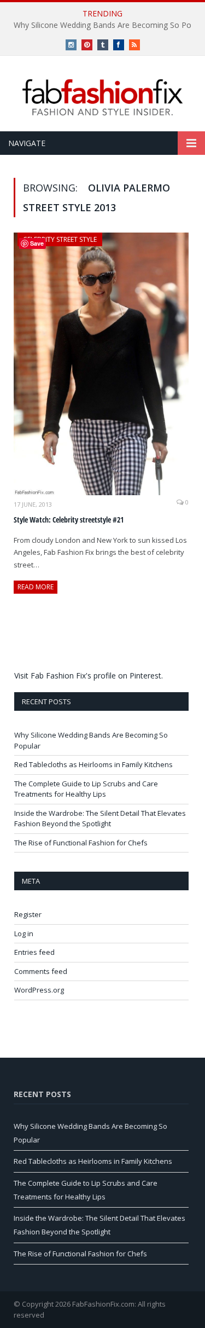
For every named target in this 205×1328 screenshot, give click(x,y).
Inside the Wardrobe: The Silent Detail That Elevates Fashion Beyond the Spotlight (100, 818)
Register (28, 914)
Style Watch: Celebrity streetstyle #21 (69, 519)
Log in (23, 933)
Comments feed (40, 971)
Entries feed (34, 952)
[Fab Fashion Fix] (103, 97)
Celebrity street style (60, 239)
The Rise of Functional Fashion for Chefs (81, 843)
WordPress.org (39, 990)
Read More (35, 586)
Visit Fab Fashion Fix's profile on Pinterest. (88, 675)
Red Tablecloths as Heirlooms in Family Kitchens (93, 764)
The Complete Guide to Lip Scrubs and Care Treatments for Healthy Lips (86, 789)
